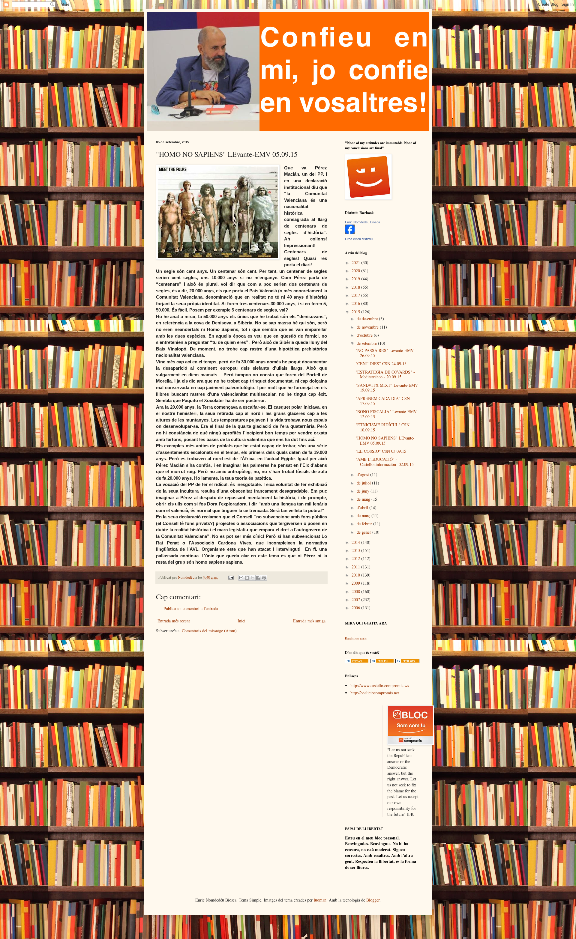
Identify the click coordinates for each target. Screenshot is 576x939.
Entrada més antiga (309, 621)
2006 (356, 607)
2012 (356, 558)
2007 (356, 599)
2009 (356, 583)
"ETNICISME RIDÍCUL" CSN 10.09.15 (383, 427)
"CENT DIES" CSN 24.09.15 (381, 363)
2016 (356, 303)
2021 (356, 262)
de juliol (364, 483)
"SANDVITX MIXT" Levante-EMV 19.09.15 (387, 387)
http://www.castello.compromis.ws (379, 685)
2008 (356, 591)
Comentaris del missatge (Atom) (209, 630)
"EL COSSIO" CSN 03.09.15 (381, 451)
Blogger (373, 900)
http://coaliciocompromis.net (374, 693)
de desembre (368, 318)
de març (364, 515)
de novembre (368, 327)
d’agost (363, 474)
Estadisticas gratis (356, 638)
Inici (241, 621)
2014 (356, 542)
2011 (356, 567)
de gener (364, 532)
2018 (356, 287)
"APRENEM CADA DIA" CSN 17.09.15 (383, 400)
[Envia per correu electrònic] (241, 578)
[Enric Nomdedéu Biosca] (350, 232)
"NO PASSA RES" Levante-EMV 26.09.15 (385, 352)
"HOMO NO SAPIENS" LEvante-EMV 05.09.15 (385, 440)
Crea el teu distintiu (359, 239)
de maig (364, 499)
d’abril (363, 507)
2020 (356, 270)
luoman (320, 900)
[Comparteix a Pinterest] (264, 578)
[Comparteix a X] (253, 578)
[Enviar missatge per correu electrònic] (230, 577)
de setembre (367, 343)
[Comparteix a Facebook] (258, 578)
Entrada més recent (174, 621)
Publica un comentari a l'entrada (191, 608)
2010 (356, 575)
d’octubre (365, 335)
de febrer (365, 523)
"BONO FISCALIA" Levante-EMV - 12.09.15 (387, 414)
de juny (363, 491)
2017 (356, 295)
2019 (356, 279)
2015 (356, 311)
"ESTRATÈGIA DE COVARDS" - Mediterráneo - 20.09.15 (385, 374)
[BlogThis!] (247, 578)
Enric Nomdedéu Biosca (362, 222)
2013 (356, 550)
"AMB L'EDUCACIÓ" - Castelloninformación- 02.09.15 (385, 461)
